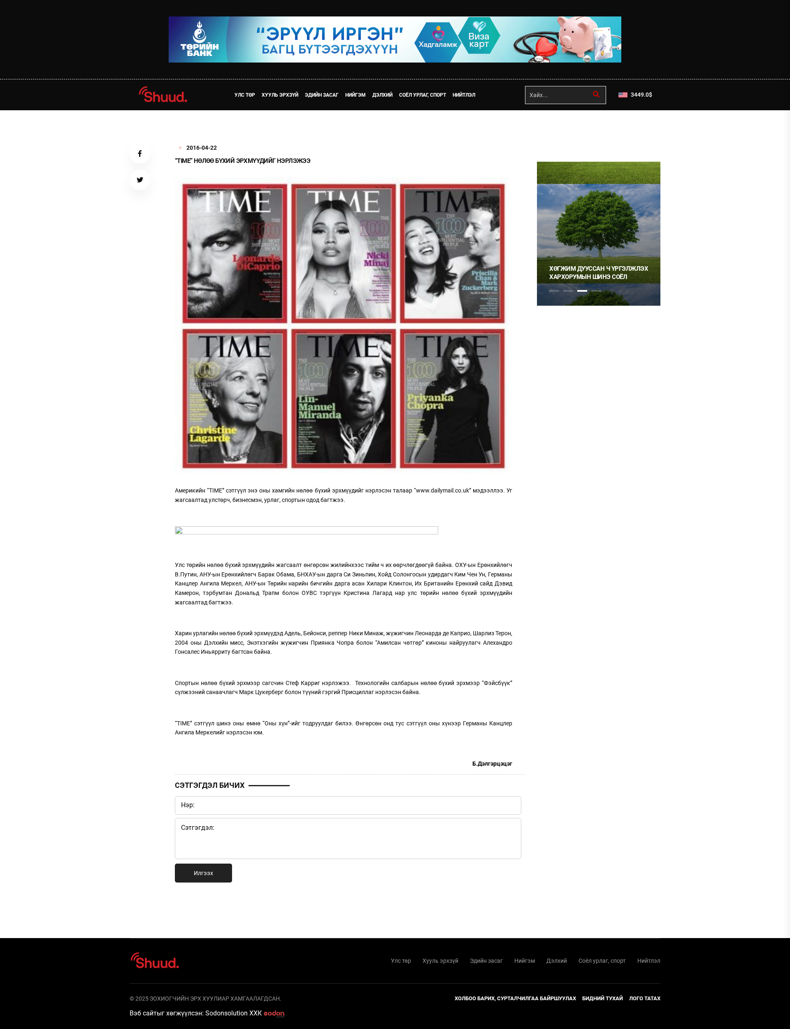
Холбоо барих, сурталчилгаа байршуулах (515, 998)
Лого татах (644, 998)
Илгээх (203, 873)
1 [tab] (554, 128)
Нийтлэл (464, 95)
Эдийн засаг (322, 95)
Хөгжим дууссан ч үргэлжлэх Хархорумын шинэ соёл (598, 273)
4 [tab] (596, 291)
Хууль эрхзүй (280, 95)
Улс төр (245, 95)
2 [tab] (568, 291)
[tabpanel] (598, 234)
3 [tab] (582, 291)
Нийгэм (355, 95)
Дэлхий (382, 95)
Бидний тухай (602, 998)
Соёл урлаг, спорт (422, 95)
